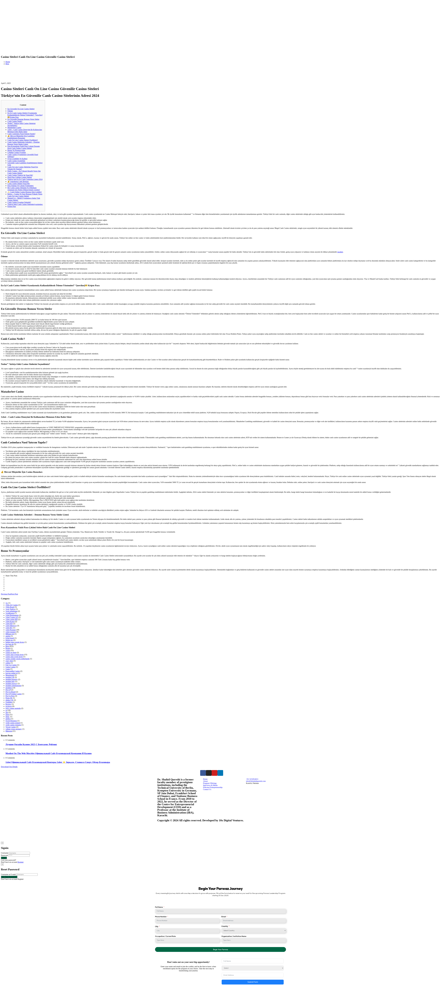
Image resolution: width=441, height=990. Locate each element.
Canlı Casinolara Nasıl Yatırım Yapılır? (21, 134)
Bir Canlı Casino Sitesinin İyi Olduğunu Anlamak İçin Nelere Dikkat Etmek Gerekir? (23, 189)
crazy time (9, 661)
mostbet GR (10, 677)
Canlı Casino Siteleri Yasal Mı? (18, 184)
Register (21, 862)
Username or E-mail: (8, 874)
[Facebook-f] (203, 773)
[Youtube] (214, 773)
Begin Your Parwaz (220, 949)
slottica (8, 719)
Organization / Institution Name (233, 936)
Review (8, 704)
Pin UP (8, 690)
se (6, 710)
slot (7, 712)
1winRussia (10, 613)
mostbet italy (10, 681)
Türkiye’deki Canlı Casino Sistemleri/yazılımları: (25, 204)
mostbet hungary (12, 679)
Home (8, 62)
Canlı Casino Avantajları (16, 161)
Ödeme (10, 111)
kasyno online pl (11, 673)
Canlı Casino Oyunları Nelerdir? (19, 202)
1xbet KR (9, 624)
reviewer (9, 706)
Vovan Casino (11, 727)
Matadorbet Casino (14, 128)
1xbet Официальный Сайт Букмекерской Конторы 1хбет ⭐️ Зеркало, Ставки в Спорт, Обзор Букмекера (58, 762)
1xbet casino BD (12, 619)
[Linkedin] (220, 773)
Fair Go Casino (11, 665)
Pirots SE (9, 698)
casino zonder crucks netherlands (17, 659)
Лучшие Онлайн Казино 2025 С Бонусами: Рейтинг (31, 744)
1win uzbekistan (11, 611)
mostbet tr (9, 688)
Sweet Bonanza (11, 721)
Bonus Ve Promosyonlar (16, 150)
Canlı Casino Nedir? (14, 121)
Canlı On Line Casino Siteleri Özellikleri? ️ (22, 140)
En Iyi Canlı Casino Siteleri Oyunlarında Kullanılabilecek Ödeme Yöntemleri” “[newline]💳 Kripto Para (24, 115)
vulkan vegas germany (14, 729)
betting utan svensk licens (15, 642)
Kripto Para (11, 206)
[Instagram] (209, 773)
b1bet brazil (10, 638)
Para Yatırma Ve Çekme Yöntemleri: (20, 186)
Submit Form (252, 982)
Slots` (8, 717)
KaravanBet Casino (13, 671)
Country (224, 926)
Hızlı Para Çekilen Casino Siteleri (19, 177)
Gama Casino (10, 667)
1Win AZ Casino (12, 605)
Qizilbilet (9, 702)
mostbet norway (11, 684)
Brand (8, 648)
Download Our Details (9, 767)
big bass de (10, 644)
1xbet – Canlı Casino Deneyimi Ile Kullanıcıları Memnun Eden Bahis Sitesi (24, 131)
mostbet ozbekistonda (13, 686)
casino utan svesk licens (14, 657)
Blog (7, 64)
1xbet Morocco (11, 626)
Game (8, 669)
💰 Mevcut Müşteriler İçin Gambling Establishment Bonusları (20, 137)
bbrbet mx (9, 640)
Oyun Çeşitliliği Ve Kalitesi (17, 159)
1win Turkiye (10, 609)
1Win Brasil (10, 607)
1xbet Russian (11, 630)
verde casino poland (13, 723)
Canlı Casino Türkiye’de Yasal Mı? (20, 175)
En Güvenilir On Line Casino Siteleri (20, 109)
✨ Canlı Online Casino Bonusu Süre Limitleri (24, 192)
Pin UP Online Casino (14, 694)
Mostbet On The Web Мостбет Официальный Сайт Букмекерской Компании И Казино (49, 753)
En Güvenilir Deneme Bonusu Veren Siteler (23, 119)
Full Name (159, 907)
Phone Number (161, 917)
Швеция (9, 731)
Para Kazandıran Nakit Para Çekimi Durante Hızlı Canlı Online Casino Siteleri (23, 147)
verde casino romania (13, 725)
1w (7, 603)
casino (8, 650)
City (156, 926)
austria (8, 636)
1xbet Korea (10, 621)
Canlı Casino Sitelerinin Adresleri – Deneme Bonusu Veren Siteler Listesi (23, 143)
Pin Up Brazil (11, 692)
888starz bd (10, 634)
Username (4, 853)
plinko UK (9, 700)
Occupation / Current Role (165, 936)
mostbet (340, 252)
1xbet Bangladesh (12, 615)
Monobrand (10, 675)
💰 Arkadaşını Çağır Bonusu (18, 181)
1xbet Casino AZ (12, 617)
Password (4, 855)
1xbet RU (9, 628)
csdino (8, 663)
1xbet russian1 (11, 632)
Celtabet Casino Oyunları (16, 152)
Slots (7, 715)
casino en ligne (11, 652)
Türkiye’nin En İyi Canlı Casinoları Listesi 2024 (24, 179)
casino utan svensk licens (15, 655)
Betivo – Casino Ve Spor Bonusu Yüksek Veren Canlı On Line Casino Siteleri (24, 195)
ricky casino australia (13, 708)
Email (223, 917)
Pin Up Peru (10, 696)
